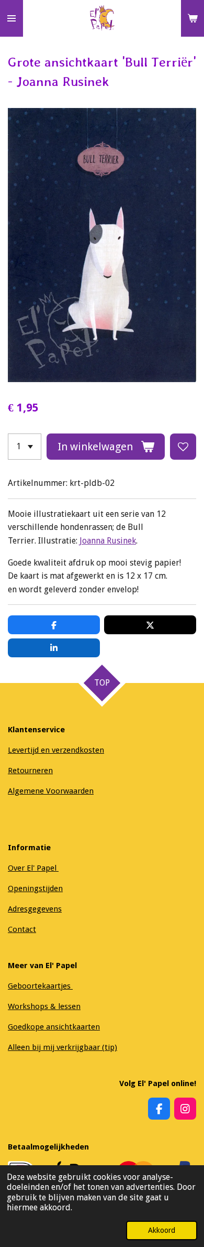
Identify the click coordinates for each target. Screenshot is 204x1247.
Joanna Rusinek (108, 541)
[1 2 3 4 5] (24, 446)
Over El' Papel (33, 868)
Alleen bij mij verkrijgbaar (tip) (62, 1047)
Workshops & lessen (44, 1006)
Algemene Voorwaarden (51, 791)
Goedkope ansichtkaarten (54, 1027)
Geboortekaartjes (40, 986)
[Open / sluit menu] (11, 18)
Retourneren (30, 770)
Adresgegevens (35, 909)
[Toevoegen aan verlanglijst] (183, 446)
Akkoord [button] (161, 1230)
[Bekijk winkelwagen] (192, 18)
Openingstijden (35, 888)
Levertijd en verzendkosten (56, 750)
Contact (22, 929)
